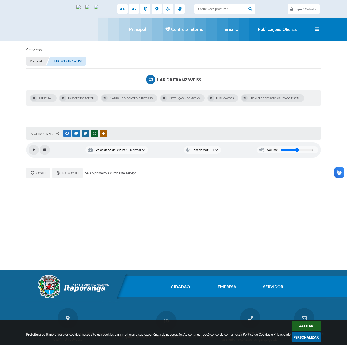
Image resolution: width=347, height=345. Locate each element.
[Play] (34, 150)
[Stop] (45, 150)
